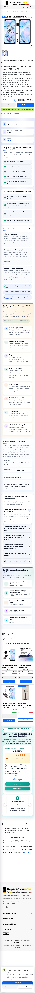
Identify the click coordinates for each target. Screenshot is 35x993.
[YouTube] (6, 907)
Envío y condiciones (10, 634)
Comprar (25, 105)
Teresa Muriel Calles (18, 801)
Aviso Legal (7, 945)
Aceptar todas (17, 982)
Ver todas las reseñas (17, 784)
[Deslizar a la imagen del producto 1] (4, 53)
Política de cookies (23, 990)
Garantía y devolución (11, 639)
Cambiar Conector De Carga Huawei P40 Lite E (9, 704)
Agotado (25, 720)
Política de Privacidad (17, 945)
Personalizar (25, 987)
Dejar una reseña (17, 788)
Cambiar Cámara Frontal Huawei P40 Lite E (9, 666)
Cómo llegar (28, 853)
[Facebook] (4, 907)
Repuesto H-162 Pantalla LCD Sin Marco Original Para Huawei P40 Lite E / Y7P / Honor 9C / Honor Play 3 (25, 704)
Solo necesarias (9, 987)
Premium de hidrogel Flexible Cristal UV (24, 666)
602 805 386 (9, 853)
